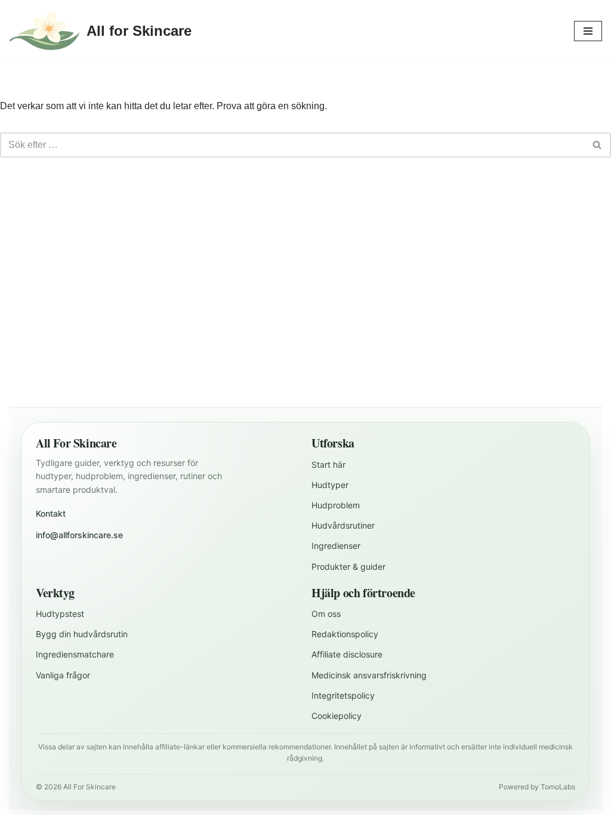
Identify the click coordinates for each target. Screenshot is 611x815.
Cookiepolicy (336, 716)
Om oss (326, 614)
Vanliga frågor (63, 675)
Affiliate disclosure (346, 654)
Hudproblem (335, 505)
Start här (328, 464)
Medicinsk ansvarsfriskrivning (369, 675)
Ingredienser (335, 546)
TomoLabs (558, 786)
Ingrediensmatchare (75, 654)
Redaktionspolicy (344, 634)
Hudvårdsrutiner (343, 525)
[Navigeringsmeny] (588, 31)
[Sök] (597, 145)
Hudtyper (329, 485)
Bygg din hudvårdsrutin (82, 634)
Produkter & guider (348, 566)
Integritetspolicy (343, 695)
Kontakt (51, 513)
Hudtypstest (60, 614)
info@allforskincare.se (79, 535)
